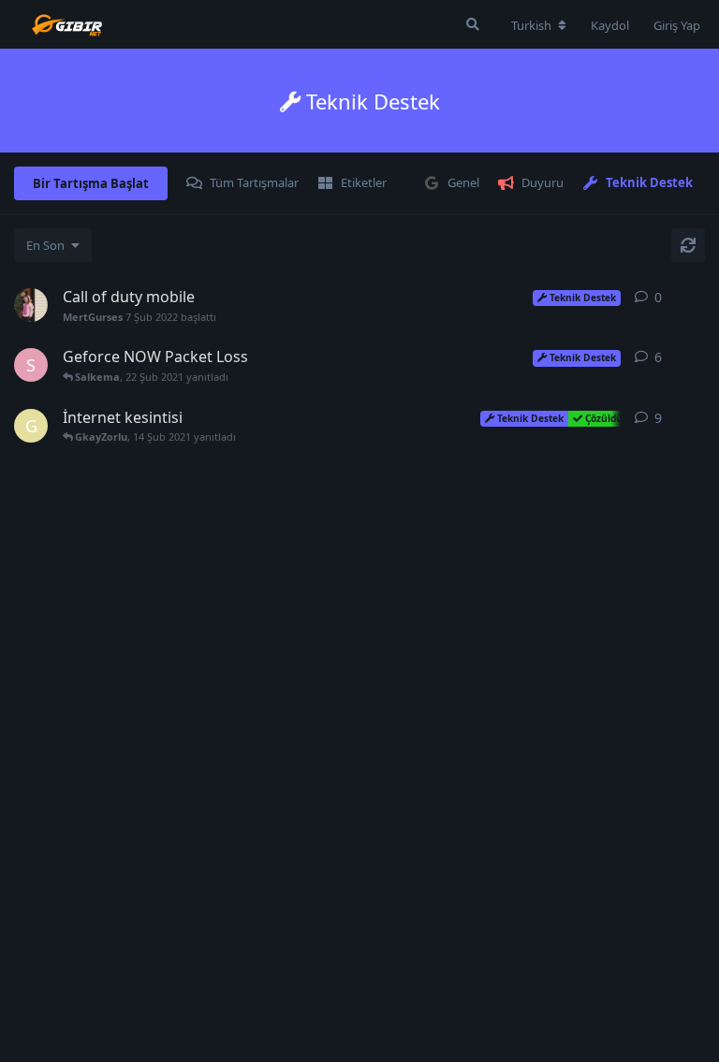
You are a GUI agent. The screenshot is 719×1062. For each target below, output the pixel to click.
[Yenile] (688, 245)
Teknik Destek (649, 182)
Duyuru (542, 182)
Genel (463, 182)
